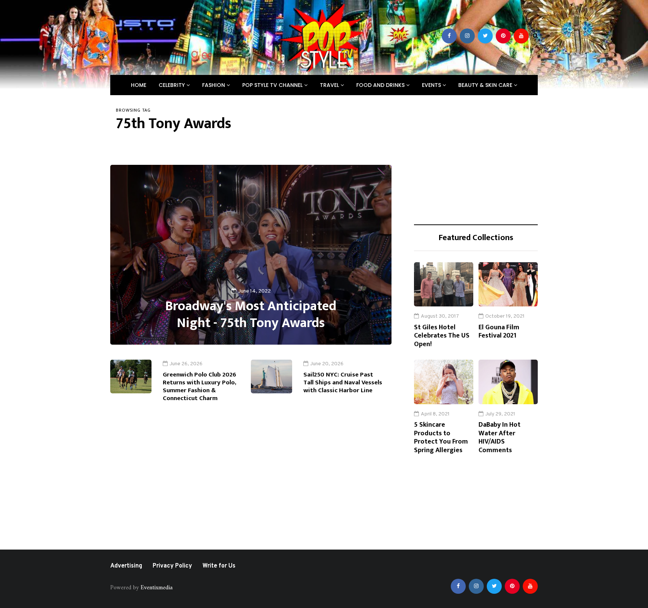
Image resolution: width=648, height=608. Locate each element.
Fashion (214, 85)
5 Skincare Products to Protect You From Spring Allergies (441, 437)
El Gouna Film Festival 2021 (498, 332)
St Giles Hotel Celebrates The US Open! (442, 336)
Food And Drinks (381, 85)
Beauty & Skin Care (486, 85)
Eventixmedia (156, 588)
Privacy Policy (172, 566)
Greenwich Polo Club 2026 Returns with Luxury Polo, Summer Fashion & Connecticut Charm (199, 386)
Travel (330, 85)
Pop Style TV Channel (273, 85)
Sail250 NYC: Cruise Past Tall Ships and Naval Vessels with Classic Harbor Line (342, 382)
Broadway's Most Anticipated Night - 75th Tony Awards (250, 314)
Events (432, 85)
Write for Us (219, 566)
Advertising (126, 566)
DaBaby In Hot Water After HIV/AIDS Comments (499, 437)
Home (138, 85)
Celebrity (172, 85)
